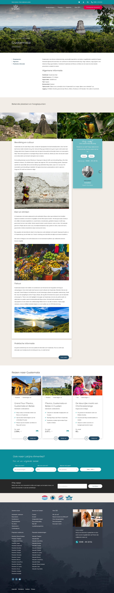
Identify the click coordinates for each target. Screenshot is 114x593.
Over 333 (77, 7)
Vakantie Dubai (36, 562)
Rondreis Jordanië (16, 571)
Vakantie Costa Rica (37, 559)
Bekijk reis (33, 438)
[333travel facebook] (13, 579)
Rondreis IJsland (16, 557)
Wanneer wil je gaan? (65, 465)
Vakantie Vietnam (36, 550)
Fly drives (14, 523)
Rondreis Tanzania (16, 555)
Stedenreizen (15, 526)
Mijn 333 (34, 523)
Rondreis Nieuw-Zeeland (18, 536)
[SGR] (61, 497)
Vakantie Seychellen (37, 569)
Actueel (34, 516)
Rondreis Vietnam (16, 552)
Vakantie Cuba (36, 566)
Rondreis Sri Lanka (17, 566)
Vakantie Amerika (36, 543)
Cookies (27, 589)
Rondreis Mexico (16, 559)
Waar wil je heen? (19, 465)
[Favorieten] (79, 2)
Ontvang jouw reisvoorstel (93, 7)
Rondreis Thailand (16, 538)
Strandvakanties (16, 521)
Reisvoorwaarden (57, 521)
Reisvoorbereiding (36, 521)
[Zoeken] (88, 2)
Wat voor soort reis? (43, 465)
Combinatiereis (15, 528)
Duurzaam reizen (57, 523)
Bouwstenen (15, 516)
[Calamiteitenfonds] (53, 497)
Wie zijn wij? (56, 514)
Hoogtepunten (17, 59)
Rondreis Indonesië (17, 545)
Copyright (14, 589)
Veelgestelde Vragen (37, 519)
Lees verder (64, 357)
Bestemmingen (50, 7)
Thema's (60, 7)
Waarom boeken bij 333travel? (60, 516)
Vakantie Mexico (36, 557)
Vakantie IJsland (36, 555)
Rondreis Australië (16, 573)
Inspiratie (68, 7)
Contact (84, 156)
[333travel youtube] (19, 579)
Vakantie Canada (36, 545)
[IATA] (69, 497)
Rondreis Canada (16, 550)
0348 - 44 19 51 (92, 161)
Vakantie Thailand (36, 536)
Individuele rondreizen (17, 514)
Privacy (33, 589)
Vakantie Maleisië (36, 548)
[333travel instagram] (16, 579)
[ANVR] (45, 497)
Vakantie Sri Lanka (37, 552)
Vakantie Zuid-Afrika (37, 541)
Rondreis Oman (16, 569)
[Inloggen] (83, 2)
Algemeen (16, 61)
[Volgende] (99, 171)
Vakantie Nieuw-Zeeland (38, 564)
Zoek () (90, 469)
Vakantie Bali (35, 538)
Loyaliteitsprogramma (37, 526)
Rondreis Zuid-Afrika (17, 541)
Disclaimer (21, 589)
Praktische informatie (19, 64)
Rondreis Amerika (16, 548)
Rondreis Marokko (16, 564)
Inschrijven (95, 486)
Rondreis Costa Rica (17, 562)
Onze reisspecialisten (58, 519)
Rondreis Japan (16, 543)
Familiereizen (15, 519)
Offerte (91, 156)
